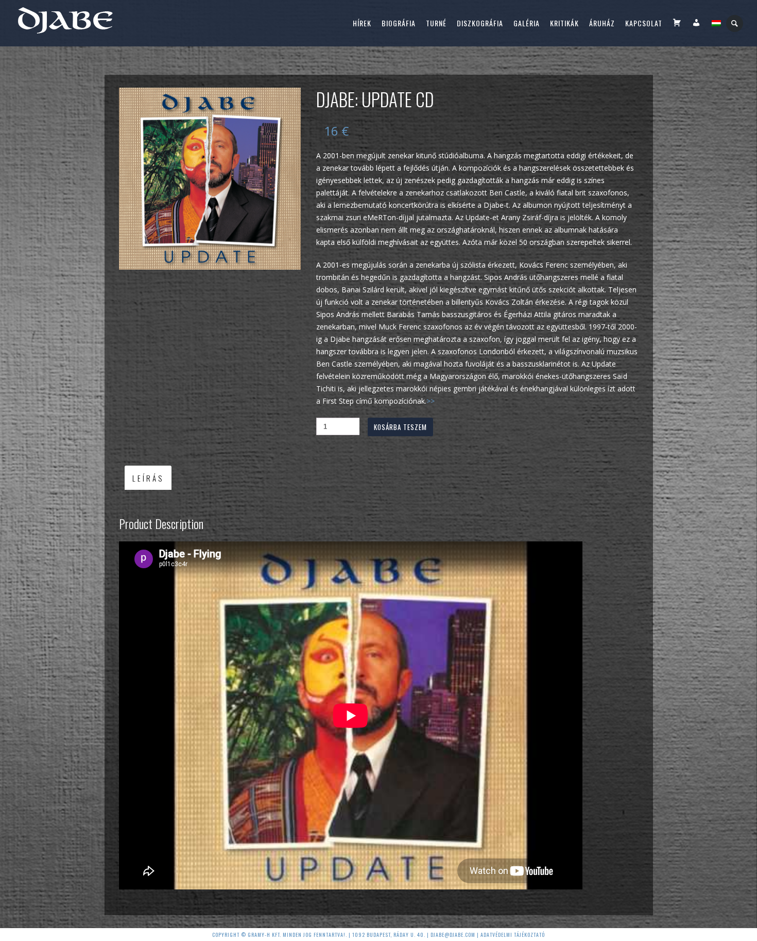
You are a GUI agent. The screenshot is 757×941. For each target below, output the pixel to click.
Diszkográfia (480, 23)
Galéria (526, 23)
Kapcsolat (643, 23)
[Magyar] (716, 23)
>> (430, 401)
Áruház (602, 23)
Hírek (362, 23)
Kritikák (564, 23)
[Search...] (735, 23)
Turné (436, 23)
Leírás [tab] (148, 478)
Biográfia (399, 23)
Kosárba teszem (400, 427)
